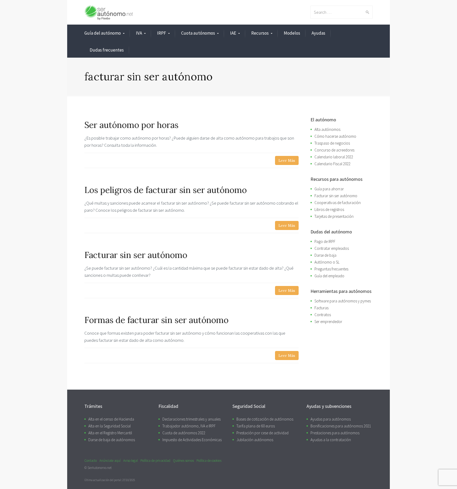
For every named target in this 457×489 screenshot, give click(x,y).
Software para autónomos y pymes (342, 300)
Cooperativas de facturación (337, 202)
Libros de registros (329, 209)
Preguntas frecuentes (331, 268)
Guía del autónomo (102, 33)
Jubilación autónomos (254, 439)
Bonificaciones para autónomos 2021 (340, 425)
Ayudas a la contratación (330, 439)
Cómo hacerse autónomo (335, 136)
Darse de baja (325, 255)
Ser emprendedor (328, 321)
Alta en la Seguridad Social (109, 425)
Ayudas (318, 33)
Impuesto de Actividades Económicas (192, 439)
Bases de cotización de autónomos (264, 419)
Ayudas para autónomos (330, 419)
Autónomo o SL (327, 262)
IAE (233, 33)
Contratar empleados (331, 248)
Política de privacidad (155, 460)
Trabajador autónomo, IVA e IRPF (189, 425)
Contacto (90, 460)
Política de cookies (208, 460)
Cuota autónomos (198, 33)
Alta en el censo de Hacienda (111, 419)
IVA (139, 33)
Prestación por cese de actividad (262, 432)
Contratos (322, 314)
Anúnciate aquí (110, 460)
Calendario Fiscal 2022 (332, 163)
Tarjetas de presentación (334, 216)
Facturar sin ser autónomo (335, 195)
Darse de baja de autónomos (111, 439)
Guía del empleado (329, 275)
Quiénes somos (183, 460)
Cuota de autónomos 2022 (183, 432)
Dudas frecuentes (107, 50)
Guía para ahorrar (329, 188)
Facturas (321, 307)
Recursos (260, 33)
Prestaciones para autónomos (334, 432)
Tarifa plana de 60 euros (255, 425)
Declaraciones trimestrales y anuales (191, 419)
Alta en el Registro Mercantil (110, 432)
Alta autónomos (327, 129)
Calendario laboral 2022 (333, 156)
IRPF (161, 33)
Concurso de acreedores (334, 150)
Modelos (292, 33)
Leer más (286, 160)
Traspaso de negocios (332, 143)
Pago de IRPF (324, 241)
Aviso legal (130, 460)
